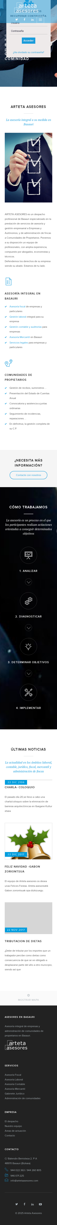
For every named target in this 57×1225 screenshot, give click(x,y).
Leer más (28, 69)
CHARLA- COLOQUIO (20, 787)
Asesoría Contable (15, 1084)
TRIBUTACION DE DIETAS (23, 941)
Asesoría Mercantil (20, 337)
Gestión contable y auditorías (26, 326)
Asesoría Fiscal (13, 1074)
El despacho (11, 1121)
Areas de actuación (15, 1130)
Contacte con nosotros (28, 475)
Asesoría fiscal (17, 306)
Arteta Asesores (33, 1213)
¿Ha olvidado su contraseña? (28, 52)
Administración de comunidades (22, 1098)
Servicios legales (19, 342)
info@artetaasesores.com (24, 1180)
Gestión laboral (18, 316)
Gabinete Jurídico (14, 1093)
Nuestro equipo (13, 1126)
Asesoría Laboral (14, 1079)
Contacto (10, 1135)
